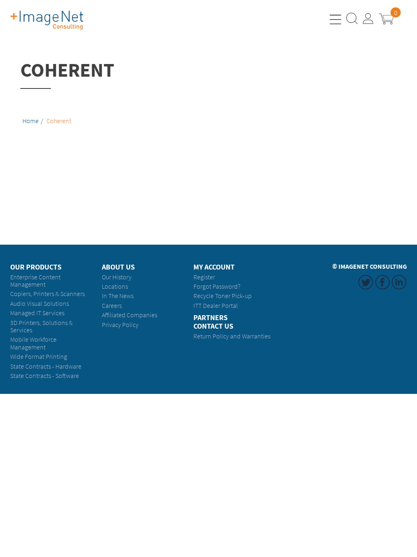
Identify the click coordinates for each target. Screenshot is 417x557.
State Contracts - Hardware (45, 366)
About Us (118, 267)
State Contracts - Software (44, 375)
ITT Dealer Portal (215, 305)
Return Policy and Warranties (231, 336)
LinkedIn (399, 289)
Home (30, 121)
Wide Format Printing (38, 356)
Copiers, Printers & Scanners (47, 294)
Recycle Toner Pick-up (222, 296)
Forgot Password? (216, 286)
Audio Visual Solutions (39, 303)
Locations (115, 286)
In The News (118, 296)
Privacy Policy (120, 324)
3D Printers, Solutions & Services (41, 326)
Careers (112, 305)
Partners (210, 318)
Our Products (35, 267)
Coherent (58, 121)
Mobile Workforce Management (33, 343)
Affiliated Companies (129, 315)
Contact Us (213, 326)
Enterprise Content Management (35, 281)
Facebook (382, 289)
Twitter (365, 289)
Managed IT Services (37, 313)
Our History (117, 277)
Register (204, 277)
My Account (214, 267)
